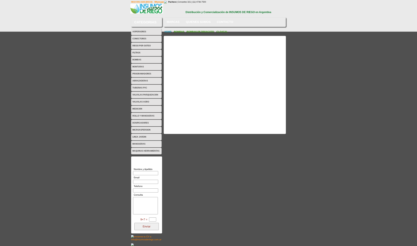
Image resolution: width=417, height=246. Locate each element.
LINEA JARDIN (139, 137)
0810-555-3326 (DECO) (142, 2)
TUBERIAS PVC (139, 88)
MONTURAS (138, 67)
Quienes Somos (198, 21)
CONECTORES (139, 39)
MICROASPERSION (141, 130)
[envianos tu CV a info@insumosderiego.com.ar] (146, 238)
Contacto (225, 21)
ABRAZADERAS (140, 81)
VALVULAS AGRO (140, 102)
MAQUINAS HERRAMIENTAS (145, 151)
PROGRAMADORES (141, 74)
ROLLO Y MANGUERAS (143, 116)
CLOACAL (222, 31)
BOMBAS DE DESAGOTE (201, 31)
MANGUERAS (138, 144)
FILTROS (136, 53)
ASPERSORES (139, 32)
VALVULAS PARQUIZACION (145, 95)
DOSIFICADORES (140, 123)
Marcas (173, 21)
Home (168, 31)
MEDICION (137, 109)
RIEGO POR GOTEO (141, 46)
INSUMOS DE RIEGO (242, 12)
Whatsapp (159, 2)
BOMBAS (136, 60)
